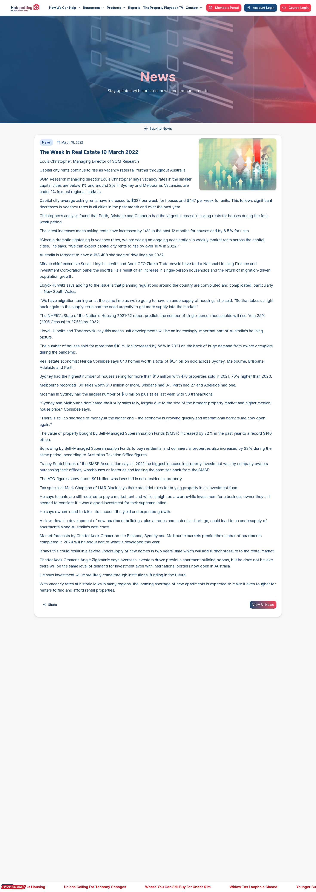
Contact (192, 7)
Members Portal (227, 7)
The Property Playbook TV (163, 7)
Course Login (299, 7)
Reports (134, 7)
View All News (263, 604)
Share (52, 604)
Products (114, 7)
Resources (91, 7)
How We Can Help (62, 7)
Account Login (264, 7)
